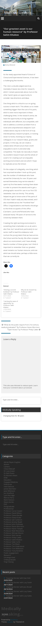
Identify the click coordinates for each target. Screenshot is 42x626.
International (9, 486)
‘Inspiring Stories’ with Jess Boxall (19, 587)
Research (7, 555)
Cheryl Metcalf (9, 469)
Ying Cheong (9, 562)
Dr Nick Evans (9, 473)
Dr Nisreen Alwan (10, 475)
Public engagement (11, 553)
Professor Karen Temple (13, 529)
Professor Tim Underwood (14, 546)
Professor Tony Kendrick (13, 551)
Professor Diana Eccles (12, 517)
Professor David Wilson (13, 513)
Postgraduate (9, 506)
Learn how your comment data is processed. (20, 386)
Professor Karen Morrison (14, 526)
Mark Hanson (9, 500)
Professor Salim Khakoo (31, 50)
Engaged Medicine (11, 482)
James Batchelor (10, 489)
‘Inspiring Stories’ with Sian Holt (18, 578)
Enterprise (8, 484)
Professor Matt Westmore (14, 531)
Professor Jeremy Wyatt (13, 522)
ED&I (6, 478)
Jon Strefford (9, 493)
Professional (16, 50)
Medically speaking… (19, 12)
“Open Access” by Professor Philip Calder (22, 330)
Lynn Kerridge (9, 495)
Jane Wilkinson (9, 491)
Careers (6, 50)
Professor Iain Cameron (13, 520)
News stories (9, 502)
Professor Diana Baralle (13, 515)
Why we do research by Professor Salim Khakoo (28, 292)
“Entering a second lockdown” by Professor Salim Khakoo (11, 292)
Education (7, 480)
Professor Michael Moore (13, 533)
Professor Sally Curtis (12, 542)
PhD (5, 504)
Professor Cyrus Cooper (13, 511)
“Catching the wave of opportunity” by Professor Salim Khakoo (10, 304)
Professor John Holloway (13, 524)
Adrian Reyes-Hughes (12, 462)
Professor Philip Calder (12, 537)
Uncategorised (9, 557)
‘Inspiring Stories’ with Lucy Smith (19, 582)
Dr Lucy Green (9, 471)
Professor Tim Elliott (12, 544)
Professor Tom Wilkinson (13, 548)
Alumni (6, 464)
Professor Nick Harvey (12, 535)
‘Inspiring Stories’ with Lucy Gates (19, 591)
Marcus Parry (9, 498)
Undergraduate (10, 560)
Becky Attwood (10, 65)
